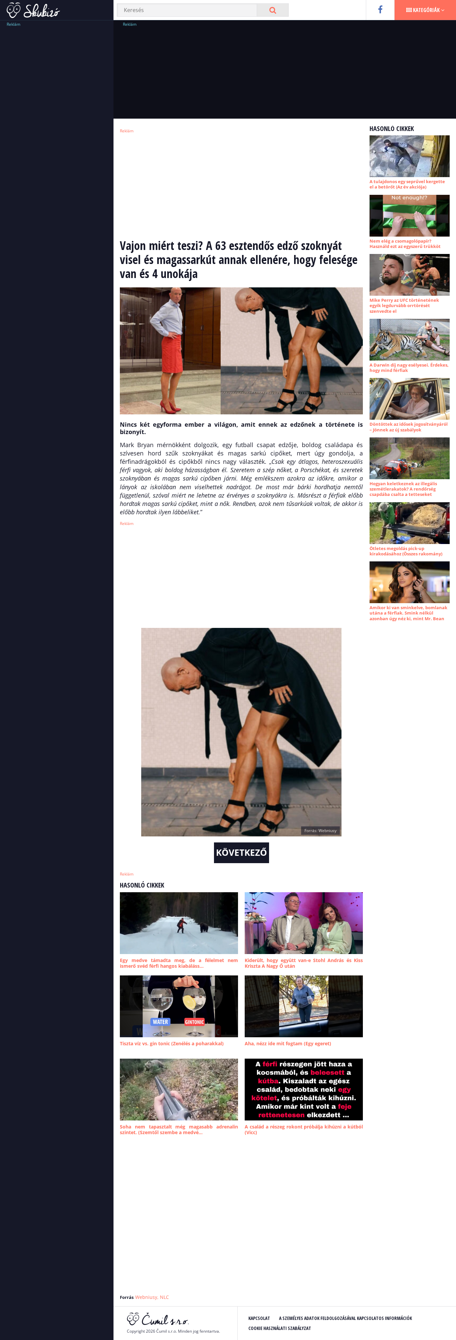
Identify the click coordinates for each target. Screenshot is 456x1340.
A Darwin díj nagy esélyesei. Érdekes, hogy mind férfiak (409, 367)
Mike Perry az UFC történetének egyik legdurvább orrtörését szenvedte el (404, 305)
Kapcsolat (259, 1318)
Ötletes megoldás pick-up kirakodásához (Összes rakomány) (406, 551)
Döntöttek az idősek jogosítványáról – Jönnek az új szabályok (409, 426)
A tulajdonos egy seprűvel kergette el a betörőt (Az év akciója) (407, 184)
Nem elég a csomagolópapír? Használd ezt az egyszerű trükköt (405, 243)
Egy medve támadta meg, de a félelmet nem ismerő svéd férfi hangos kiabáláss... (179, 963)
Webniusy (146, 1297)
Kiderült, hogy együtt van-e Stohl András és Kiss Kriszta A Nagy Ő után (304, 963)
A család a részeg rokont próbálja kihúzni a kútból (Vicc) (304, 1129)
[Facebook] (380, 10)
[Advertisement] (57, 128)
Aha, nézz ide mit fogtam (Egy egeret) (288, 1043)
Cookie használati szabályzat (279, 1328)
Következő (241, 852)
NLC (164, 1297)
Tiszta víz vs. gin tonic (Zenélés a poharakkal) (172, 1043)
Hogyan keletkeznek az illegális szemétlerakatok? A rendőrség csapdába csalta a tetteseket (403, 489)
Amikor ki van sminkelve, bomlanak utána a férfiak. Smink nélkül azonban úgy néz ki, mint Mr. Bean (408, 613)
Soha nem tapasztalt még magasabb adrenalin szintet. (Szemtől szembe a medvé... (179, 1129)
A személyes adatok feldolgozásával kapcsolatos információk (345, 1318)
